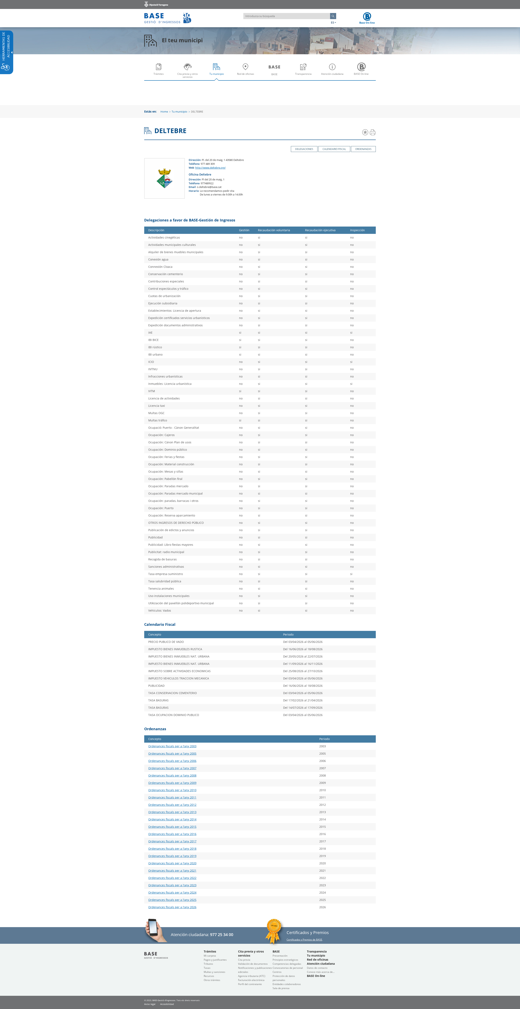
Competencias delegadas (287, 964)
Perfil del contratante (250, 984)
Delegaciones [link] (304, 149)
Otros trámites (212, 980)
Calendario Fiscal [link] (334, 149)
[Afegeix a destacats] (365, 132)
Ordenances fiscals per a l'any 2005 (172, 753)
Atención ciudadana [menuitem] (333, 77)
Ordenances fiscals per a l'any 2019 (172, 856)
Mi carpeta (210, 955)
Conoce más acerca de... (321, 972)
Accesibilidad (167, 1004)
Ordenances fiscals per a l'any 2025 (172, 900)
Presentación (280, 955)
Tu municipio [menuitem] (217, 77)
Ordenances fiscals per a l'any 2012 (172, 805)
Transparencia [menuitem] (304, 77)
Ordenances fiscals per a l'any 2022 (172, 878)
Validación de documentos (253, 964)
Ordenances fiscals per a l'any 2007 (172, 768)
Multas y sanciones (214, 972)
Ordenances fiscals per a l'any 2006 (172, 761)
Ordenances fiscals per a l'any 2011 (172, 797)
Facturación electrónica (251, 980)
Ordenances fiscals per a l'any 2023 (172, 885)
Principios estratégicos (285, 959)
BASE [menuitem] (275, 77)
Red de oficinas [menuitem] (246, 77)
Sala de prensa (281, 988)
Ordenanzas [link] (363, 149)
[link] (156, 4)
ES (332, 22)
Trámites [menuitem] (159, 77)
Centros (277, 972)
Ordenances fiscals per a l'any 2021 (172, 870)
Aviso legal (149, 1004)
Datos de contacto (317, 968)
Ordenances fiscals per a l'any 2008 (172, 775)
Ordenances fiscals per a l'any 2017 (172, 841)
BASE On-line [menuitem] (362, 77)
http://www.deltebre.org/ (210, 167)
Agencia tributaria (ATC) (251, 976)
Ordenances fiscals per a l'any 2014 (172, 819)
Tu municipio (179, 111)
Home (164, 111)
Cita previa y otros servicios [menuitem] (188, 77)
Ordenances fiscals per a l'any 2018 (172, 849)
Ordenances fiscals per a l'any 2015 (172, 827)
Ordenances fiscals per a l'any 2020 (172, 863)
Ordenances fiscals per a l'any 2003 (172, 746)
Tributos (208, 964)
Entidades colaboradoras (287, 984)
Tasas (207, 968)
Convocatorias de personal (288, 968)
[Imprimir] (372, 132)
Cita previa (244, 959)
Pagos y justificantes (215, 959)
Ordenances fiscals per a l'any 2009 (172, 783)
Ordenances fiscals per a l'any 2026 (172, 907)
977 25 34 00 (221, 934)
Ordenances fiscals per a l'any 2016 (172, 834)
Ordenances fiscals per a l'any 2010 (172, 790)
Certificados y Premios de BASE (304, 939)
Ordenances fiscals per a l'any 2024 (172, 892)
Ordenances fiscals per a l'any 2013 (172, 812)
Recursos (209, 976)
